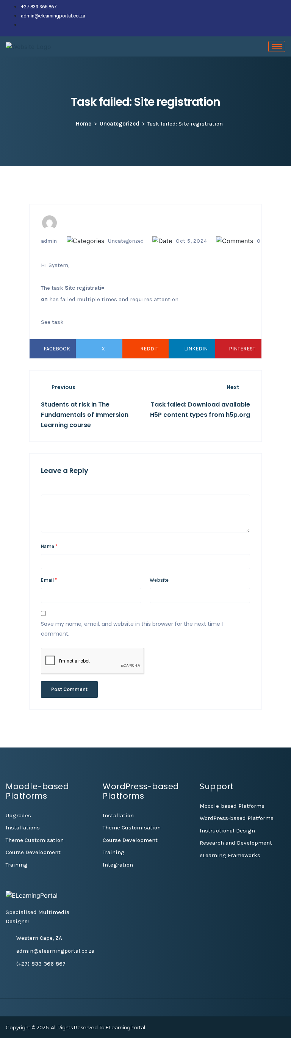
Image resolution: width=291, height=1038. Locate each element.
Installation (118, 815)
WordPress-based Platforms (237, 818)
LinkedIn (196, 348)
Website (159, 580)
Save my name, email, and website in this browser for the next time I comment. (132, 629)
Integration (118, 864)
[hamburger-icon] (276, 46)
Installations (23, 827)
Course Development (33, 852)
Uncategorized (119, 123)
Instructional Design (227, 830)
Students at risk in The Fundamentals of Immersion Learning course (84, 414)
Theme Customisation (35, 840)
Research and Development (236, 842)
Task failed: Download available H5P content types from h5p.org (200, 409)
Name (49, 546)
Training (17, 864)
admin (49, 241)
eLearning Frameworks (230, 855)
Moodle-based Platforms (232, 805)
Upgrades (18, 815)
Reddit (149, 348)
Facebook (57, 348)
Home (83, 123)
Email (49, 580)
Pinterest (242, 348)
